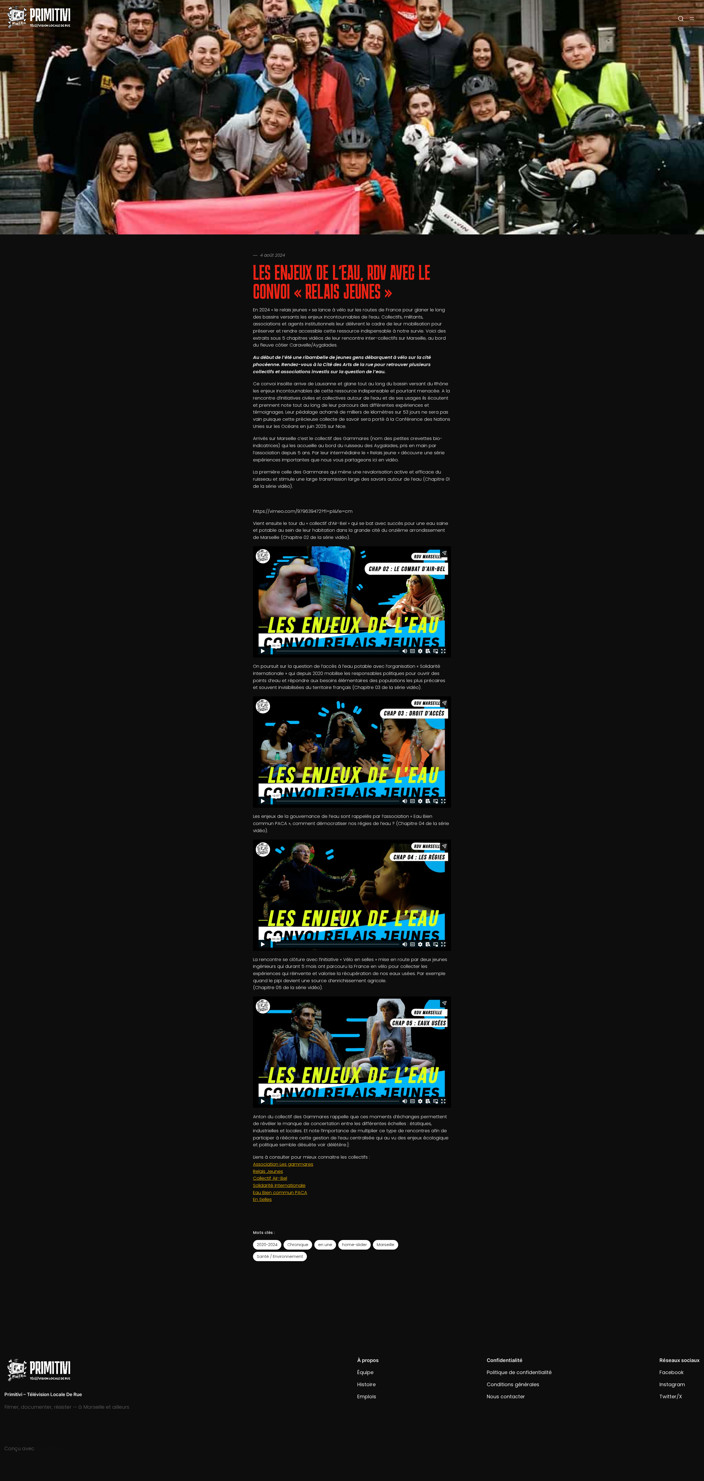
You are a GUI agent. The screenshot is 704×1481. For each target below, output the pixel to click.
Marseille (385, 1244)
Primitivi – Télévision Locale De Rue (43, 1394)
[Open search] (680, 18)
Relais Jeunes (268, 1171)
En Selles (262, 1199)
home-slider (354, 1244)
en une (325, 1244)
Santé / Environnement (280, 1256)
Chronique (297, 1244)
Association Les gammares (283, 1164)
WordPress (49, 1448)
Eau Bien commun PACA (280, 1192)
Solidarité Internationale (279, 1185)
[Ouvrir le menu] (692, 18)
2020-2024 (267, 1244)
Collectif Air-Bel (270, 1178)
